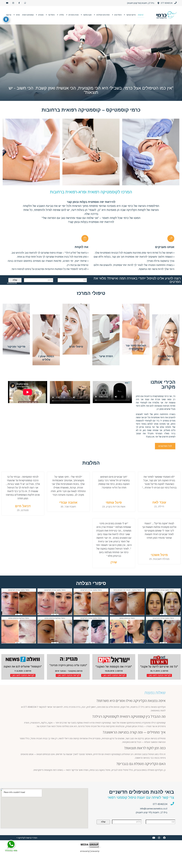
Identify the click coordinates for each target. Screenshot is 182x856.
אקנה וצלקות (87, 15)
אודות (18, 15)
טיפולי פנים (118, 15)
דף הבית (140, 15)
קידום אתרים (84, 851)
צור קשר (8, 15)
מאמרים (41, 15)
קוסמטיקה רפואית (28, 15)
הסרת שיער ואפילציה (103, 15)
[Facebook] (164, 837)
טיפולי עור (51, 15)
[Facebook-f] (19, 3)
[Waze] (25, 3)
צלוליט (61, 15)
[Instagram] (13, 3)
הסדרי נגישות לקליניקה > (26, 837)
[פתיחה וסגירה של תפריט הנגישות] (6, 19)
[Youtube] (7, 3)
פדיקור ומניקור (131, 15)
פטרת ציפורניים (74, 15)
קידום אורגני (95, 851)
